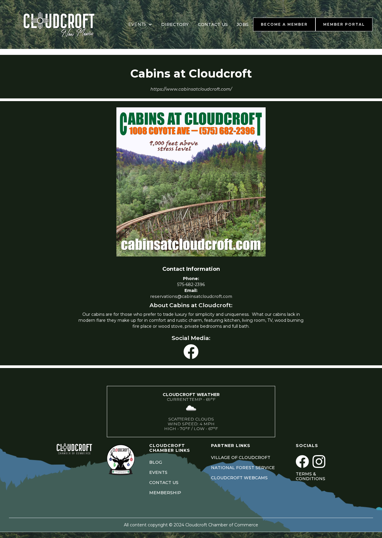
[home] (66, 24)
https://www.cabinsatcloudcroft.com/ (191, 89)
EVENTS (158, 472)
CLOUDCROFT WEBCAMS (239, 477)
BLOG (155, 462)
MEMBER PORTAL (344, 24)
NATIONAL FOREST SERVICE (243, 467)
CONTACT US (213, 24)
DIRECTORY (175, 24)
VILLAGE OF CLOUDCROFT (240, 457)
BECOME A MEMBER (284, 24)
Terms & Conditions (310, 476)
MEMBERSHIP (165, 492)
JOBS (243, 24)
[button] (140, 24)
